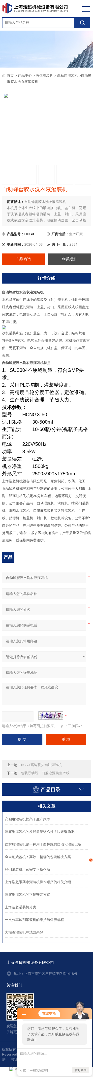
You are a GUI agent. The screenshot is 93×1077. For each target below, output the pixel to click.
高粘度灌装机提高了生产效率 (27, 819)
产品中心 (25, 75)
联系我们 (70, 259)
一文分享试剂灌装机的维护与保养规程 (34, 920)
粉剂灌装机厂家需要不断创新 (27, 869)
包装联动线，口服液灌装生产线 (45, 773)
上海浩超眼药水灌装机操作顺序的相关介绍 (38, 882)
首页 (10, 75)
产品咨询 (23, 259)
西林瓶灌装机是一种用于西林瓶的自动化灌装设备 (43, 844)
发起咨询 (81, 1070)
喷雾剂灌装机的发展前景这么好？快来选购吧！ (41, 832)
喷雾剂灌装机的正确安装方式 (27, 895)
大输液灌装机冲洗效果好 (24, 932)
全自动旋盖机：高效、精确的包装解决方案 (38, 857)
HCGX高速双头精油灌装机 (41, 765)
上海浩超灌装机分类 (20, 907)
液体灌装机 (44, 75)
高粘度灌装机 (67, 75)
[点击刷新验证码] (50, 715)
